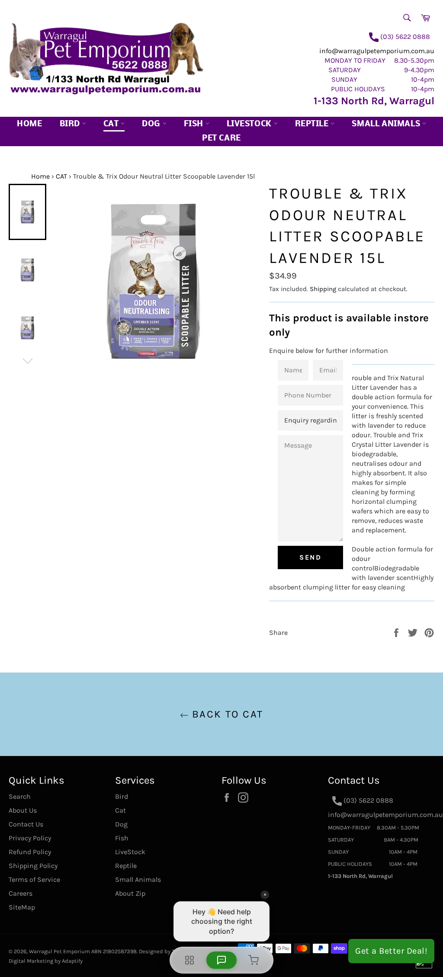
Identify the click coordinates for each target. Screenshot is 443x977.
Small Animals (387, 124)
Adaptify (72, 961)
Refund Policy (30, 852)
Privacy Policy (30, 838)
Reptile (313, 124)
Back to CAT (226, 714)
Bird (71, 124)
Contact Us (26, 824)
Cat (112, 124)
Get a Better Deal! (391, 951)
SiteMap (22, 907)
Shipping (323, 289)
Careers (20, 893)
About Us (23, 810)
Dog (152, 124)
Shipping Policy (33, 866)
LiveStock (130, 852)
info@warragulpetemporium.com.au (376, 51)
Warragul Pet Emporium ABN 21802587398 (83, 951)
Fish (194, 124)
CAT (61, 176)
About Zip (130, 893)
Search (20, 796)
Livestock (250, 124)
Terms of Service (34, 879)
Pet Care (221, 139)
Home (29, 124)
